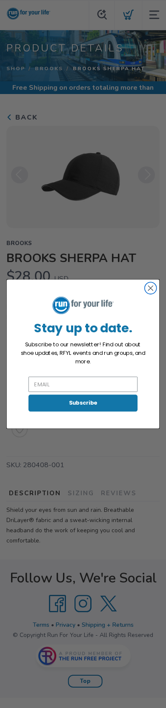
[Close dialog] (151, 288)
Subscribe (83, 403)
